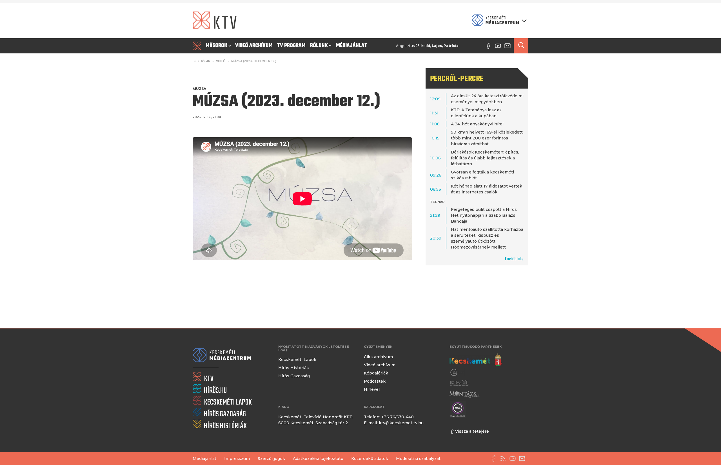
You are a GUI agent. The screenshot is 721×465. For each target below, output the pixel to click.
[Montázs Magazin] (464, 394)
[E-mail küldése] (523, 458)
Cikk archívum (378, 356)
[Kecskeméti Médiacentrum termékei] (498, 21)
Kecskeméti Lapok (297, 359)
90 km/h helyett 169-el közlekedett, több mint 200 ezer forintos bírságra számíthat (487, 138)
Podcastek (375, 381)
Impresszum (237, 458)
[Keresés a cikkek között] (521, 45)
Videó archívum (254, 46)
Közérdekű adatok (369, 458)
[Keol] (459, 383)
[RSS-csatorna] (504, 458)
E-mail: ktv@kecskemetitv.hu (394, 422)
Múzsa (199, 89)
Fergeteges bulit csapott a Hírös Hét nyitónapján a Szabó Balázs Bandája (484, 215)
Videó (221, 61)
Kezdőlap (202, 61)
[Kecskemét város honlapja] (475, 360)
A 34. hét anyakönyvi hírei (477, 124)
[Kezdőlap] (198, 46)
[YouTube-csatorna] (514, 458)
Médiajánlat (351, 46)
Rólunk (319, 46)
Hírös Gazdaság (294, 375)
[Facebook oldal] (495, 458)
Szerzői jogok (271, 458)
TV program (291, 46)
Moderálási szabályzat (418, 458)
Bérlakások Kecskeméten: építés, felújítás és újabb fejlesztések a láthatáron (485, 158)
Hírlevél (372, 389)
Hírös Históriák (293, 367)
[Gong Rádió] (457, 372)
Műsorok (216, 46)
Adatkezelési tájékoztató (318, 458)
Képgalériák (376, 373)
